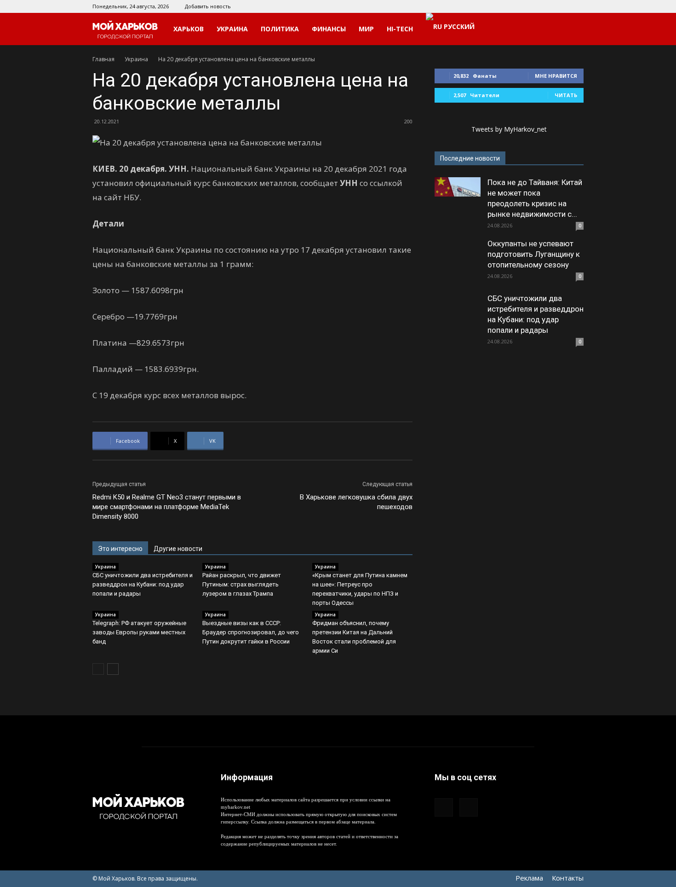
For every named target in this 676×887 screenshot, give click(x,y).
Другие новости (178, 548)
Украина (232, 28)
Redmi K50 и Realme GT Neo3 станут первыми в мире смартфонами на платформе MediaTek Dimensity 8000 (166, 507)
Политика (280, 28)
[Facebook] (561, 6)
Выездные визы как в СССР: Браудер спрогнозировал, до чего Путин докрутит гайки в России (250, 632)
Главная (103, 59)
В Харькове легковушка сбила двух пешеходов (356, 502)
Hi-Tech (400, 28)
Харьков (188, 28)
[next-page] (113, 669)
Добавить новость (208, 6)
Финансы (329, 28)
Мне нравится (556, 75)
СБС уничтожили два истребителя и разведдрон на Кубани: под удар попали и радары (142, 584)
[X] (577, 6)
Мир (366, 28)
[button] (572, 29)
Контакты (568, 878)
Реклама (529, 878)
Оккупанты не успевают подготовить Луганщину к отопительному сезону (533, 254)
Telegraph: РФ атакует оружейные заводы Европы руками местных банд (139, 632)
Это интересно (120, 548)
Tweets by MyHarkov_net (509, 129)
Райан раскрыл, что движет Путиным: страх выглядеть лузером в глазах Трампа (241, 584)
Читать (566, 95)
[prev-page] (98, 669)
